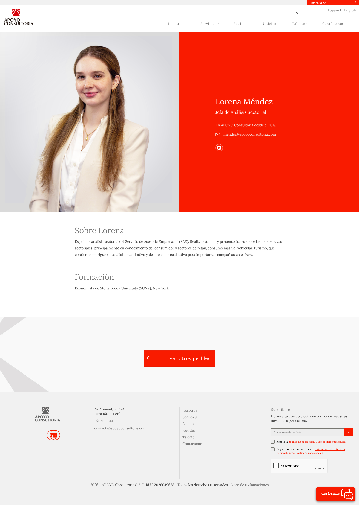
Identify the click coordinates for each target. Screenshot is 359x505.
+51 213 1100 (103, 421)
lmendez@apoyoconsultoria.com (249, 134)
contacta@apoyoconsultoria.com (120, 428)
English (350, 10)
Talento (188, 437)
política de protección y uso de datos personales (317, 441)
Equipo (188, 424)
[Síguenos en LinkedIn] (219, 147)
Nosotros (189, 410)
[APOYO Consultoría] (21, 19)
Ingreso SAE (320, 2)
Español (334, 10)
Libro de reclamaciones (250, 485)
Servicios (189, 417)
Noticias (188, 430)
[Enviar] (295, 13)
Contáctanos (192, 444)
